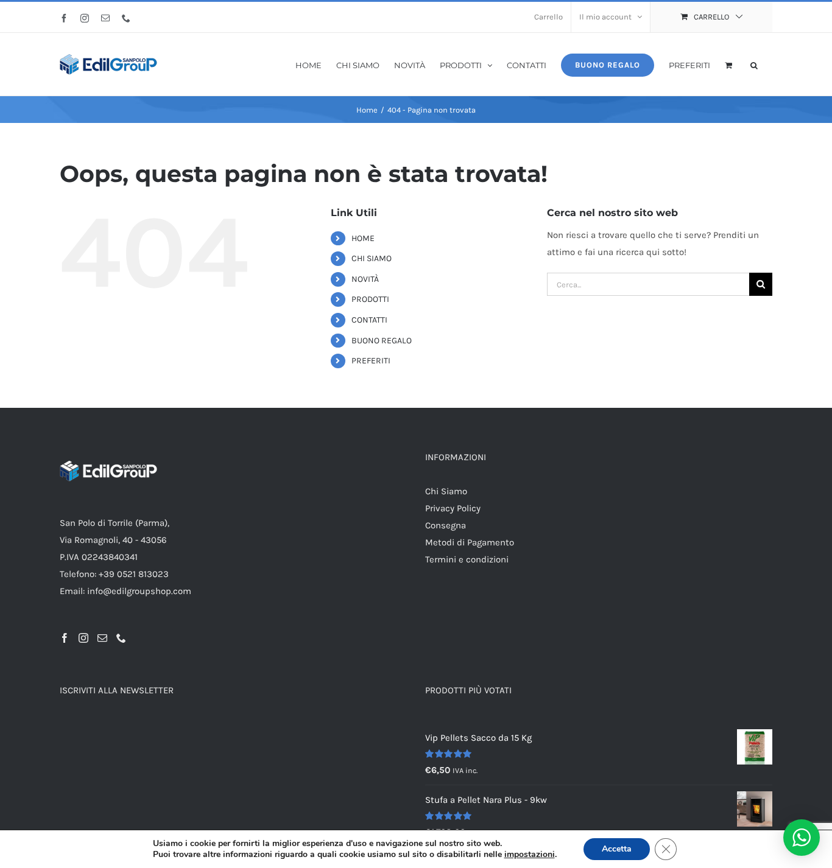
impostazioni (529, 854)
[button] (754, 64)
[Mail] (102, 638)
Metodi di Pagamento (469, 542)
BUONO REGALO (381, 340)
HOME (363, 238)
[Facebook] (64, 638)
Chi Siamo (446, 491)
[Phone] (121, 638)
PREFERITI (370, 360)
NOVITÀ (365, 279)
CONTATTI (369, 320)
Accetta (617, 849)
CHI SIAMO (371, 258)
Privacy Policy (453, 508)
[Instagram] (83, 638)
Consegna (445, 525)
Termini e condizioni (467, 559)
